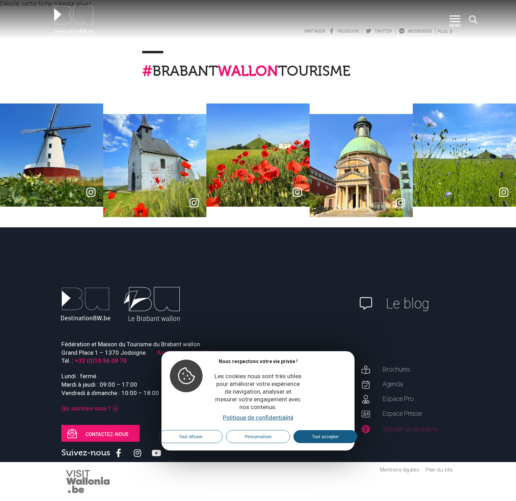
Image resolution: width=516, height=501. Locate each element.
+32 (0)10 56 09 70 (101, 360)
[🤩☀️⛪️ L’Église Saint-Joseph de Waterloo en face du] (361, 165)
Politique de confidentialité (258, 417)
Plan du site (438, 470)
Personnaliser (258, 437)
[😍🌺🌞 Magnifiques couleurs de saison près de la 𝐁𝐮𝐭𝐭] (258, 155)
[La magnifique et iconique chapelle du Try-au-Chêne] (154, 165)
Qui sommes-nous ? (86, 408)
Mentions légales (399, 470)
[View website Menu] (455, 19)
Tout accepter (325, 437)
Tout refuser (191, 437)
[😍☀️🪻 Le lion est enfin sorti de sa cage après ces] (464, 155)
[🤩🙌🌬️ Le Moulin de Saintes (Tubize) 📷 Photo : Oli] (51, 155)
